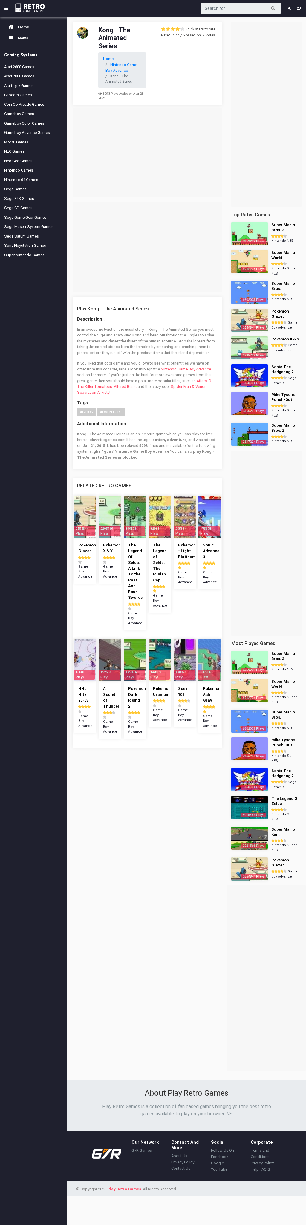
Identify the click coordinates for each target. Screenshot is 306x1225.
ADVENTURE (111, 412)
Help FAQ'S (260, 1169)
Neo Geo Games (18, 161)
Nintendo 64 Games (21, 179)
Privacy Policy (182, 1162)
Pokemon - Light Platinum (187, 551)
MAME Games (16, 142)
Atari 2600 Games (19, 67)
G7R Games (141, 1150)
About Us (179, 1156)
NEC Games (14, 151)
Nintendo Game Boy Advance (186, 369)
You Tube (219, 1169)
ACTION (87, 412)
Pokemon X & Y (285, 339)
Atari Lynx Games (18, 85)
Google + (219, 1163)
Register (299, 8)
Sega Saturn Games (21, 236)
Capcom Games (18, 95)
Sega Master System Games (28, 226)
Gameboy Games (19, 113)
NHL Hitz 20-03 (83, 694)
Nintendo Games (18, 170)
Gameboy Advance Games (27, 132)
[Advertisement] (147, 153)
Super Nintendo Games (24, 255)
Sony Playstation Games (25, 245)
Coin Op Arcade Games (24, 104)
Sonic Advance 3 (211, 551)
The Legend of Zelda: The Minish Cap (160, 562)
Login (289, 8)
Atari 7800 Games (19, 76)
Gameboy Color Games (24, 123)
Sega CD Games (18, 208)
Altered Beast (125, 386)
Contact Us (180, 1168)
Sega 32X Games (19, 198)
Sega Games (15, 189)
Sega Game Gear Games (25, 217)
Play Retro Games (124, 1189)
